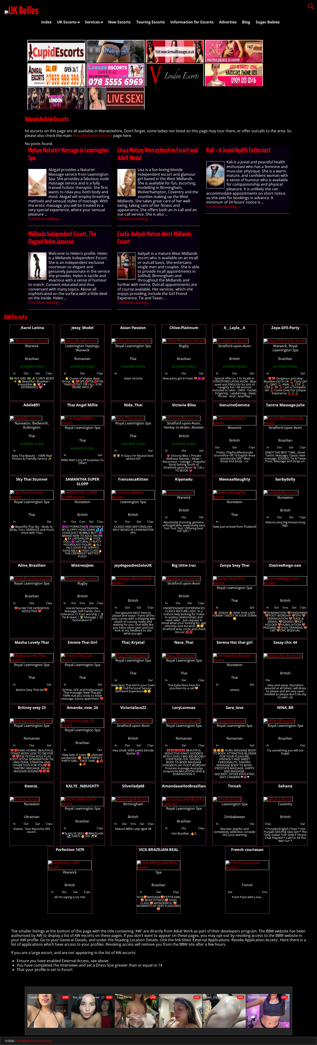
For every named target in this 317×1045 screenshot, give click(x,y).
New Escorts (119, 22)
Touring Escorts (150, 22)
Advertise (227, 22)
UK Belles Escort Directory (34, 1041)
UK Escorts (67, 22)
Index (46, 22)
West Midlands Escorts (92, 135)
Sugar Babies (268, 22)
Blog (246, 22)
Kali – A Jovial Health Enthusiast (238, 150)
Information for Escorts (191, 22)
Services (92, 22)
